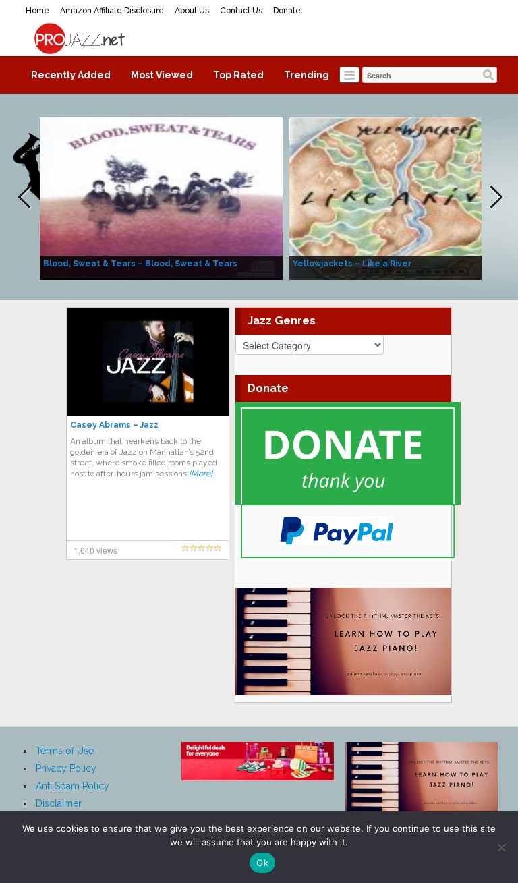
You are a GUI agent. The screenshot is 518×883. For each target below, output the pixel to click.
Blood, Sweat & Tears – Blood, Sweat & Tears (140, 263)
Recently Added (71, 74)
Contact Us (241, 11)
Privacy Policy (66, 768)
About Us (192, 11)
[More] (200, 473)
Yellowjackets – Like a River (352, 263)
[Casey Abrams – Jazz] (148, 361)
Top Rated (238, 74)
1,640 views (95, 550)
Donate (287, 11)
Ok (262, 862)
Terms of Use (65, 750)
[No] (501, 847)
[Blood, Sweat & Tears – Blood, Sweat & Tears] (161, 197)
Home (37, 11)
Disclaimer (59, 803)
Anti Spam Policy (72, 785)
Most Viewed (162, 74)
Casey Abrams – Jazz (114, 425)
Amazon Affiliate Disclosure (112, 11)
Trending (306, 74)
